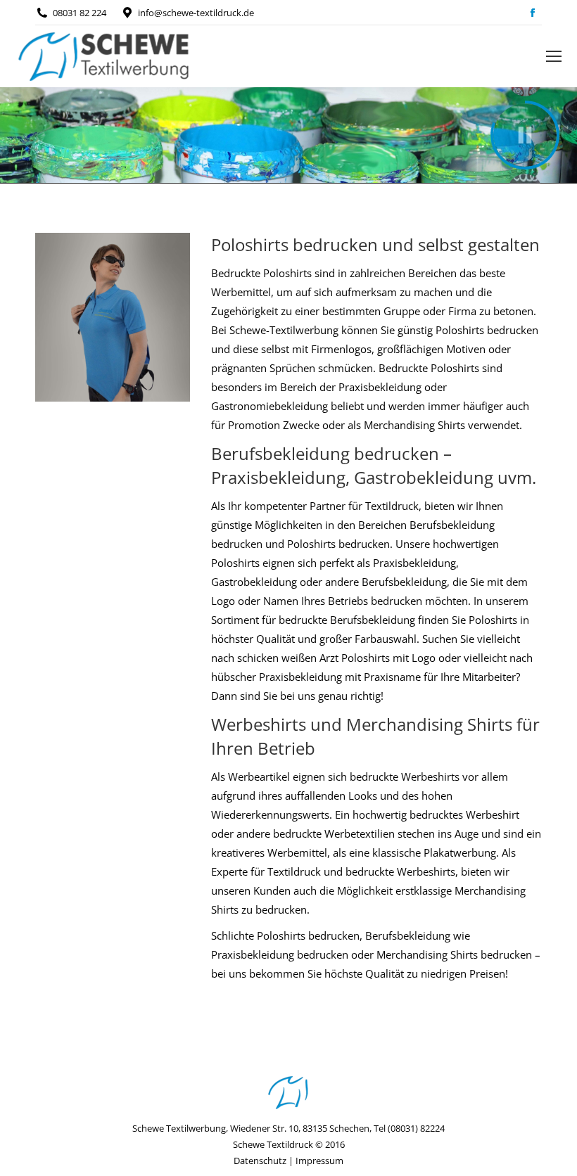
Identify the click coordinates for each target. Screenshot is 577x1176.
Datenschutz (260, 1160)
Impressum (319, 1160)
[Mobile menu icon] (554, 56)
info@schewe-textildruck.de (196, 12)
